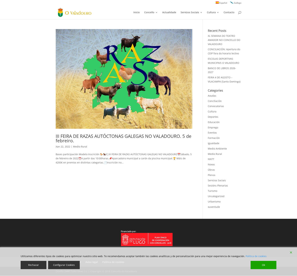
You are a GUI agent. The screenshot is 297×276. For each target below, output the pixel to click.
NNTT (211, 159)
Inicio (136, 12)
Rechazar (33, 265)
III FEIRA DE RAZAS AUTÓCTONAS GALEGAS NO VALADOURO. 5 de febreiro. (123, 138)
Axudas (212, 95)
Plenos (211, 175)
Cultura (211, 12)
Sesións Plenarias (218, 185)
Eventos (212, 132)
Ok (263, 265)
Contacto (229, 12)
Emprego (213, 127)
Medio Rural (80, 146)
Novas (211, 164)
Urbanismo (214, 201)
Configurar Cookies (64, 265)
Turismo (212, 190)
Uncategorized (216, 196)
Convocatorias (216, 106)
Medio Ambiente (217, 148)
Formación (214, 138)
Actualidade (169, 12)
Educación (214, 122)
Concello (149, 12)
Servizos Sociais (190, 12)
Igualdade (213, 143)
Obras (211, 169)
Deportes (213, 116)
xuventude (214, 206)
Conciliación (215, 101)
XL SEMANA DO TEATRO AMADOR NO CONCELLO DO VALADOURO (224, 40)
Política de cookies (256, 256)
